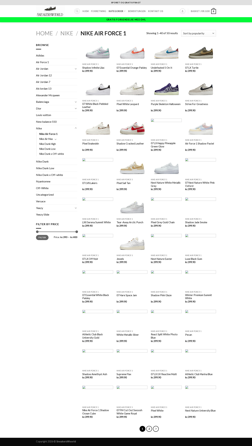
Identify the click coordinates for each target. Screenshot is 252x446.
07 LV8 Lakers (89, 183)
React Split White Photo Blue (164, 336)
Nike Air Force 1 (48, 133)
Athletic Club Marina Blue (199, 374)
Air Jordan (42, 68)
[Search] (77, 11)
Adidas (40, 55)
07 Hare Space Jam (127, 295)
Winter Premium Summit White (198, 297)
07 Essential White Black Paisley (95, 297)
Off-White (42, 188)
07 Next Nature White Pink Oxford (200, 184)
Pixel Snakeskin (90, 143)
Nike (66, 33)
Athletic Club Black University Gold (92, 336)
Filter (42, 237)
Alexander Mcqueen (48, 95)
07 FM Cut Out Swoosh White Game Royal (129, 412)
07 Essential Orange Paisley (132, 67)
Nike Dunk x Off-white (51, 153)
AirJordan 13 (43, 88)
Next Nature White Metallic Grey (166, 184)
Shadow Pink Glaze (161, 295)
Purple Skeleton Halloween (166, 104)
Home (44, 33)
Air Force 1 (42, 62)
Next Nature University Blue (200, 410)
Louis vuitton (43, 115)
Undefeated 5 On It (161, 67)
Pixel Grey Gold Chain (163, 222)
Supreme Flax (124, 374)
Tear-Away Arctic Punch (130, 222)
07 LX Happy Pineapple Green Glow (163, 145)
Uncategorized (45, 194)
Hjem (85, 11)
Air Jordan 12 (44, 75)
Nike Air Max (46, 138)
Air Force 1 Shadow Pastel (199, 143)
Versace (40, 201)
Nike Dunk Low (47, 148)
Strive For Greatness (196, 104)
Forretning (98, 11)
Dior (38, 108)
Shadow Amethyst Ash (94, 374)
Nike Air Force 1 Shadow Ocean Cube (95, 412)
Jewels (120, 258)
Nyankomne (43, 181)
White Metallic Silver (128, 334)
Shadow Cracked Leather (130, 143)
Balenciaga (42, 101)
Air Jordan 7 (43, 81)
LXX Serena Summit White (96, 222)
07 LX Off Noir (90, 258)
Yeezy (39, 208)
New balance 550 (46, 121)
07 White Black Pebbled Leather (95, 105)
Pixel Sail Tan (123, 183)
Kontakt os (155, 11)
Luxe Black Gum (193, 258)
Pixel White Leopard (128, 104)
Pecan (188, 334)
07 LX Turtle (192, 67)
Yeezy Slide (42, 214)
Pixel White (157, 410)
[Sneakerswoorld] (52, 11)
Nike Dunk (42, 161)
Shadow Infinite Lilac (93, 67)
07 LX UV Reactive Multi (164, 374)
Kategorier (116, 11)
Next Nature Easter (161, 258)
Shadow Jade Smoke (196, 222)
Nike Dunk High (47, 143)
